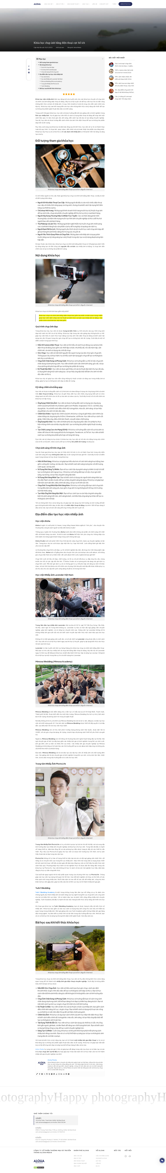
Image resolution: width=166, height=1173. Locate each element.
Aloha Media (77, 47)
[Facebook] (39, 1074)
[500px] (59, 1074)
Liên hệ (94, 4)
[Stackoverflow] (56, 1074)
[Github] (47, 1074)
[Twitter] (44, 1074)
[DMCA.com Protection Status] (39, 1167)
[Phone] (37, 1074)
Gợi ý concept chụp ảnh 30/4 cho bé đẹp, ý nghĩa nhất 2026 (124, 65)
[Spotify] (68, 1074)
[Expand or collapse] (103, 58)
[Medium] (51, 1074)
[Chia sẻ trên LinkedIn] (29, 72)
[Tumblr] (49, 1074)
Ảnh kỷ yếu (60, 4)
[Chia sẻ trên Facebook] (29, 66)
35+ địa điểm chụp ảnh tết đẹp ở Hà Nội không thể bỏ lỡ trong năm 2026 (124, 91)
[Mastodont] (54, 1074)
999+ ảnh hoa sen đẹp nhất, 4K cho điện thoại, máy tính (124, 84)
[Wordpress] (66, 1074)
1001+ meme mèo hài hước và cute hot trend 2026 (124, 71)
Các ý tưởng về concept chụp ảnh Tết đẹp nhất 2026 (123, 98)
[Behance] (61, 1074)
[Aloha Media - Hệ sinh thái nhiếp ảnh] (37, 4)
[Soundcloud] (64, 1074)
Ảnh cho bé (48, 4)
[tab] (56, 1120)
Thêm (114, 4)
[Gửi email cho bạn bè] (29, 69)
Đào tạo (86, 4)
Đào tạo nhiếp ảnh (157, 1160)
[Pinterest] (42, 1074)
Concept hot (104, 4)
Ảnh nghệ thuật (73, 4)
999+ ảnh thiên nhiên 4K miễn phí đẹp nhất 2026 (123, 78)
